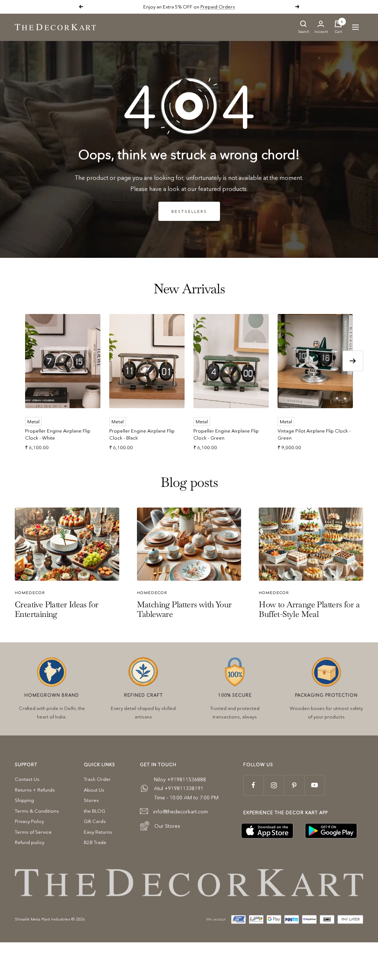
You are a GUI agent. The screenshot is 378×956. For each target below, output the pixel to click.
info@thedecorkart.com (180, 811)
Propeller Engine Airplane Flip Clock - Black (142, 434)
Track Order (97, 779)
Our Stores (167, 826)
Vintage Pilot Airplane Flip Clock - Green (314, 434)
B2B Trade (95, 842)
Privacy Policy (29, 821)
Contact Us (27, 779)
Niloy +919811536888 (180, 779)
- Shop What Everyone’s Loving (214, 7)
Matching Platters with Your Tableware (184, 609)
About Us (94, 790)
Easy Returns (98, 832)
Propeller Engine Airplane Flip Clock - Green (226, 434)
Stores (91, 800)
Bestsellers (189, 211)
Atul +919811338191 (178, 788)
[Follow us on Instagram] (274, 785)
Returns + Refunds (35, 790)
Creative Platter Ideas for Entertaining (56, 609)
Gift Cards (95, 821)
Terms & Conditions (37, 811)
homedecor (30, 592)
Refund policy (29, 842)
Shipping (24, 800)
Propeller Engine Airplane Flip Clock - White (57, 434)
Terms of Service (33, 832)
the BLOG (94, 811)
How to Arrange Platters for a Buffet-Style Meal (309, 609)
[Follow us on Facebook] (253, 785)
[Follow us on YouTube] (314, 785)
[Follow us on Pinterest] (294, 785)
